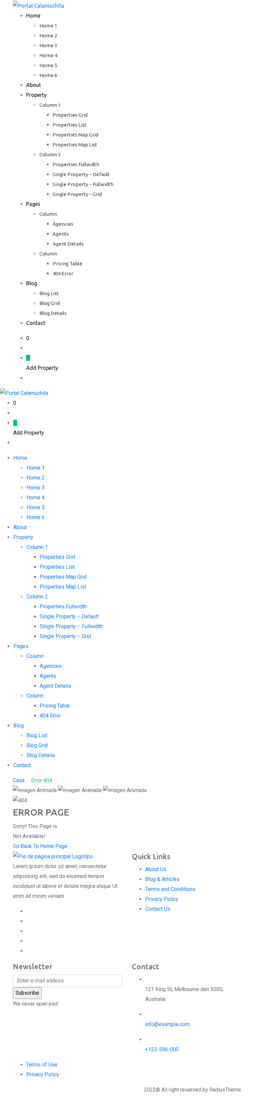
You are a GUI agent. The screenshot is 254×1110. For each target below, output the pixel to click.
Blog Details (53, 313)
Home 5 (48, 65)
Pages (33, 204)
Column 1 (50, 105)
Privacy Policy (161, 899)
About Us (155, 869)
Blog (31, 283)
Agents (61, 234)
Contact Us (157, 909)
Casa (18, 780)
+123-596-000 (162, 1049)
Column (48, 214)
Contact (35, 323)
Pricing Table (67, 263)
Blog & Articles (162, 879)
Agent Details (68, 244)
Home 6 (48, 75)
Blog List (49, 293)
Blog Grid (49, 303)
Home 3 (48, 45)
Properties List (70, 125)
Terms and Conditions (170, 889)
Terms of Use (42, 1064)
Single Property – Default (81, 174)
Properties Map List (75, 144)
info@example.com (167, 1024)
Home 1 (48, 25)
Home (33, 16)
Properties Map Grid (75, 134)
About (33, 85)
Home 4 (48, 55)
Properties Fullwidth (76, 164)
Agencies (63, 224)
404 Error (63, 273)
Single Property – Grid (77, 194)
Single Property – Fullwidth (83, 184)
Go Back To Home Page (40, 846)
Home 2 (48, 35)
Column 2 (50, 154)
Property (36, 95)
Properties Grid (70, 115)
